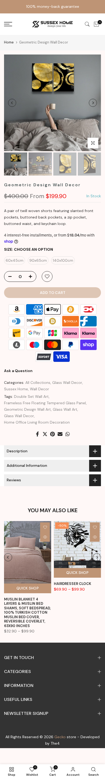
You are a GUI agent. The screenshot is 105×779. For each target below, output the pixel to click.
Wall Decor (39, 389)
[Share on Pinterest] (52, 434)
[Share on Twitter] (45, 434)
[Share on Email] (60, 434)
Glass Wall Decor (67, 382)
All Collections (37, 382)
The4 (55, 743)
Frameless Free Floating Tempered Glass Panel (45, 403)
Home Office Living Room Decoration (37, 422)
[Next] (93, 103)
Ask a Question (18, 370)
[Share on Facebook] (37, 434)
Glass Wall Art (65, 409)
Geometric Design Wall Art (27, 409)
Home (9, 42)
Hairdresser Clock (72, 583)
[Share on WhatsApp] (67, 434)
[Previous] (12, 103)
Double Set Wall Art (31, 396)
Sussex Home (16, 389)
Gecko (60, 736)
